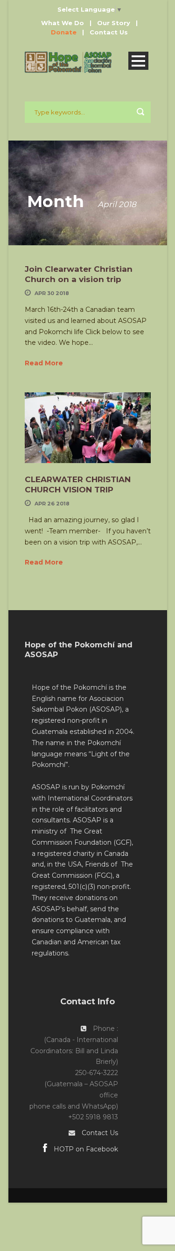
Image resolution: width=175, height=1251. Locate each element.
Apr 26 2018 (52, 503)
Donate (64, 32)
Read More (44, 363)
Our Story (113, 23)
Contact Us (109, 32)
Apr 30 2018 (52, 293)
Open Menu (138, 61)
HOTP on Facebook (85, 1149)
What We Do (62, 23)
